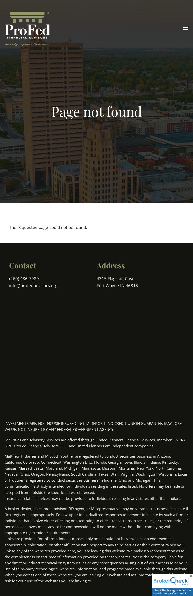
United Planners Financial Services (125, 439)
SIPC (8, 445)
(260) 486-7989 (24, 278)
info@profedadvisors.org (33, 285)
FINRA (178, 439)
